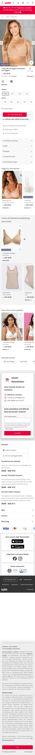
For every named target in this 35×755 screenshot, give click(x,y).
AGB (20, 579)
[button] (2, 3)
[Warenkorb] (32, 3)
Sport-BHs (23, 362)
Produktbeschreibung (10, 141)
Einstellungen (28, 752)
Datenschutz (28, 579)
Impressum (5, 584)
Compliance (14, 584)
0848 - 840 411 (8, 503)
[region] (17, 699)
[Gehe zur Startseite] (8, 3)
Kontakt (4, 444)
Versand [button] (13, 76)
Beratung (5, 521)
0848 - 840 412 (8, 487)
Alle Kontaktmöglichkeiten (14, 456)
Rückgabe (6, 151)
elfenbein (4, 84)
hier (9, 676)
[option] (2, 81)
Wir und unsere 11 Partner (10, 652)
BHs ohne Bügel (9, 362)
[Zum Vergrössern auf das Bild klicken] (31, 63)
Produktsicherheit (9, 157)
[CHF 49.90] (11, 277)
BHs (8, 17)
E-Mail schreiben (9, 450)
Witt (3, 510)
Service (4, 516)
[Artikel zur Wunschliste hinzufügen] (30, 114)
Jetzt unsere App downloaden (17, 537)
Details (5, 146)
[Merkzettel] (27, 3)
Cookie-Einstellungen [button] (26, 584)
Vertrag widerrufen (10, 579)
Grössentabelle (8, 108)
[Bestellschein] (23, 3)
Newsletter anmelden (24, 8)
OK (17, 747)
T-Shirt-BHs (14, 17)
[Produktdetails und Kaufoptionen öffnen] (20, 249)
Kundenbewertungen (10, 162)
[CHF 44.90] (12, 185)
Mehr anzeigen (9, 428)
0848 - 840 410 (8, 470)
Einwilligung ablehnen (9, 752)
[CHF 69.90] (12, 326)
